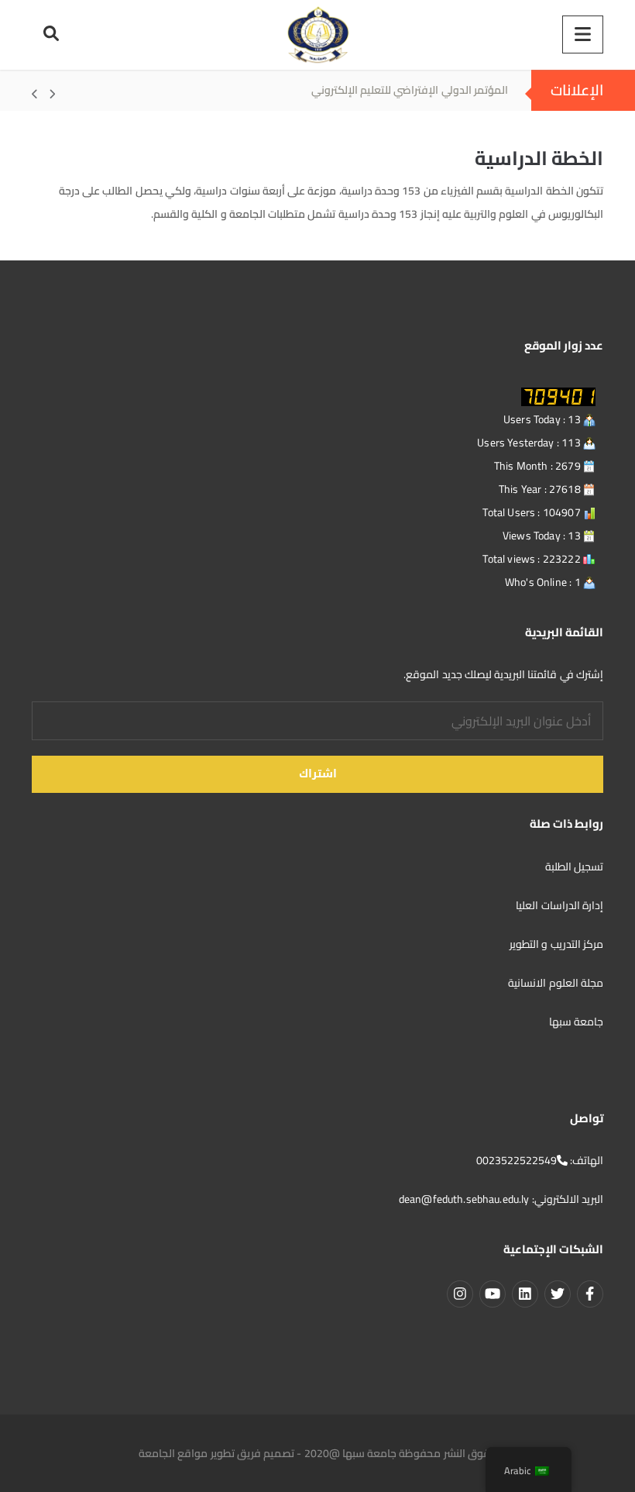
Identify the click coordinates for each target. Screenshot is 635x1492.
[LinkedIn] (525, 1293)
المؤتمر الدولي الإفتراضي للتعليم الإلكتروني (409, 90)
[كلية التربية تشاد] (317, 35)
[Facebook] (590, 1293)
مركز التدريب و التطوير (556, 944)
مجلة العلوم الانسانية (554, 983)
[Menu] (582, 34)
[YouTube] (492, 1293)
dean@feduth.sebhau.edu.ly (464, 1199)
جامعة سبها (576, 1021)
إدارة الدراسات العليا (559, 905)
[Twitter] (557, 1293)
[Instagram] (460, 1293)
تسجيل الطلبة (572, 866)
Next (43, 93)
